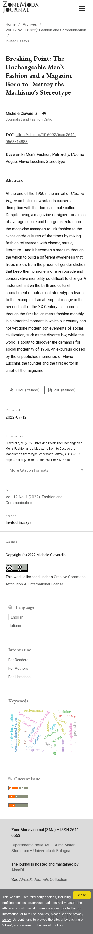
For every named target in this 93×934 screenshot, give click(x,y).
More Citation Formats (29, 470)
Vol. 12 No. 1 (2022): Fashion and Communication (46, 30)
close (82, 895)
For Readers (18, 660)
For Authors (18, 668)
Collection (43, 879)
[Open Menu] (81, 8)
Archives (30, 24)
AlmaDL (18, 870)
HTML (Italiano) (26, 390)
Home (11, 24)
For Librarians (19, 677)
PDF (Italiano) (64, 390)
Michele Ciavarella (22, 113)
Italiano (14, 625)
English (17, 617)
